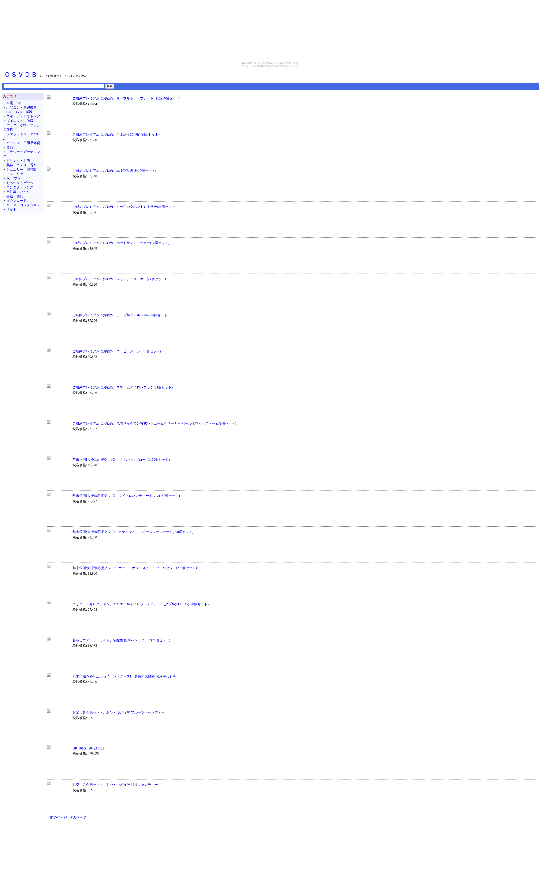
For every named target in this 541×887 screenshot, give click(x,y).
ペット (11, 209)
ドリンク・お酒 (18, 160)
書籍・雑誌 (14, 196)
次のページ (78, 817)
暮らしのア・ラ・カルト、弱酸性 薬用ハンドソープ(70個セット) (121, 640)
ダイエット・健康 (19, 121)
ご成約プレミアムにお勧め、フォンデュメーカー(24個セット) (119, 279)
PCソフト (13, 178)
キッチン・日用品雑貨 (23, 143)
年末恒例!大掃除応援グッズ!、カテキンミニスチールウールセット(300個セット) (132, 532)
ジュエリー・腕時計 (21, 169)
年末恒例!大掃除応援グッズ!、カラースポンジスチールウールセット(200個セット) (134, 568)
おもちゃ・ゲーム (19, 183)
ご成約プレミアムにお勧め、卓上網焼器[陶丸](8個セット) (116, 134)
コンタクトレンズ (19, 187)
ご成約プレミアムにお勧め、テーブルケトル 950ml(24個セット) (120, 315)
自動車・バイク (18, 191)
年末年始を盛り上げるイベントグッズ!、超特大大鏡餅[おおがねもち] (124, 676)
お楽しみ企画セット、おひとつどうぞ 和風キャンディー (115, 784)
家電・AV (13, 103)
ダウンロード (16, 200)
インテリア (14, 174)
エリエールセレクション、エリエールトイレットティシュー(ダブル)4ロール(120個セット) (140, 604)
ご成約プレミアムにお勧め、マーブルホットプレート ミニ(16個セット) (126, 98)
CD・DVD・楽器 (19, 112)
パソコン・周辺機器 (21, 107)
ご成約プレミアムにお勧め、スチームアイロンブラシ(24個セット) (122, 387)
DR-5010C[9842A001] (88, 748)
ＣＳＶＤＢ (21, 74)
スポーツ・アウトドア (23, 116)
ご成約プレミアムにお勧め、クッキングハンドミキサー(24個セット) (124, 206)
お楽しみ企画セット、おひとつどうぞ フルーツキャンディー (118, 712)
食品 (9, 147)
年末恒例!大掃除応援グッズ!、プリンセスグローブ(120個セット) (121, 459)
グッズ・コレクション (23, 205)
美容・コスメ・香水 (21, 165)
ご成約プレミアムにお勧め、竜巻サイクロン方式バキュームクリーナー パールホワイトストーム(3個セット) (154, 423)
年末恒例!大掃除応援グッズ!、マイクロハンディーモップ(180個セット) (126, 495)
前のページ (58, 817)
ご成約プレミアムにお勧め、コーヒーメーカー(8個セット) (116, 351)
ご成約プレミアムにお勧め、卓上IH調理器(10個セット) (114, 170)
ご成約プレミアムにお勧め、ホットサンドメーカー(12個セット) (120, 243)
